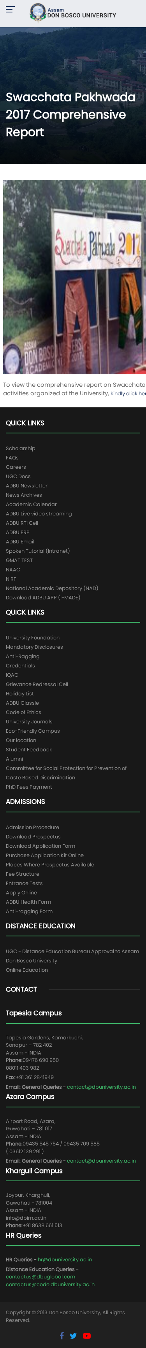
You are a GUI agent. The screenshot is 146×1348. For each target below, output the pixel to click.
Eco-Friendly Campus (33, 731)
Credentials (20, 665)
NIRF (11, 579)
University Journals (29, 721)
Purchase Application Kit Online (45, 855)
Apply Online (21, 892)
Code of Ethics (23, 712)
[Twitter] (74, 1336)
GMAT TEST (19, 560)
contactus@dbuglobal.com (40, 1276)
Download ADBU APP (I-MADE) (43, 597)
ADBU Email (20, 541)
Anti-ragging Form (29, 911)
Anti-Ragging (23, 656)
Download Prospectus (33, 836)
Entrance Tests (24, 883)
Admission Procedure (32, 827)
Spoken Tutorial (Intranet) (38, 551)
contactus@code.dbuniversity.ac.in (50, 1284)
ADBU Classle (22, 703)
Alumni (14, 759)
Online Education (27, 970)
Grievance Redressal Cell (37, 684)
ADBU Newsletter (26, 485)
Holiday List (20, 693)
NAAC (13, 569)
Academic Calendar (31, 504)
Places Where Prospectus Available (50, 864)
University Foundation (33, 637)
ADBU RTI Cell (22, 523)
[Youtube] (87, 1336)
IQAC (12, 675)
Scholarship (20, 448)
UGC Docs (18, 476)
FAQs (12, 457)
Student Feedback (29, 749)
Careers (16, 467)
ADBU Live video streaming (39, 513)
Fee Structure (22, 874)
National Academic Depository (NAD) (52, 588)
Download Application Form (40, 846)
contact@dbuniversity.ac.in (101, 1087)
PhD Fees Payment (29, 787)
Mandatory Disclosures (34, 647)
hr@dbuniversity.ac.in (65, 1259)
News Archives (24, 495)
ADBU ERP (18, 532)
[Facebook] (63, 1336)
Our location (21, 740)
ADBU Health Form (28, 902)
